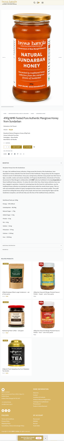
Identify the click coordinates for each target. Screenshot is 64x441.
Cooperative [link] (56, 180)
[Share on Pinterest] (17, 154)
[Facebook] (3, 410)
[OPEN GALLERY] (32, 57)
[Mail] (20, 154)
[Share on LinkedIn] (14, 154)
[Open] (43, 2)
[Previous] (4, 57)
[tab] (32, 163)
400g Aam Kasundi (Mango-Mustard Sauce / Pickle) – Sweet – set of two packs (47, 293)
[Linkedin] (9, 410)
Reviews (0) (5, 249)
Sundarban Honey (40, 113)
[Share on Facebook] (11, 154)
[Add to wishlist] (34, 147)
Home (5, 113)
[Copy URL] (23, 154)
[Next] (59, 57)
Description (6, 163)
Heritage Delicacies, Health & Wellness (18, 113)
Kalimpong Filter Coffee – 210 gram (13, 331)
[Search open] (34, 2)
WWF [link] (32, 180)
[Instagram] (6, 410)
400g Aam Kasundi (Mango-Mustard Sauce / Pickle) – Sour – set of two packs (47, 331)
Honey (32, 113)
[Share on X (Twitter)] (9, 154)
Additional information (9, 245)
